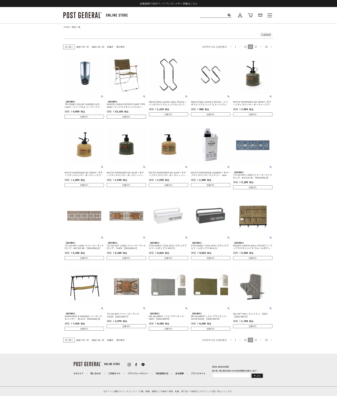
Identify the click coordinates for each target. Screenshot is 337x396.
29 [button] (266, 46)
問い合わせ (95, 373)
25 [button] (245, 46)
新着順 (110, 46)
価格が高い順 (98, 46)
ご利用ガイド (114, 373)
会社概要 (179, 373)
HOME (67, 26)
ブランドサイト (198, 373)
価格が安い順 (82, 46)
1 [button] (235, 46)
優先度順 (120, 46)
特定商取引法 (162, 373)
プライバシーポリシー (138, 373)
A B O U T (78, 373)
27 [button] (256, 46)
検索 (229, 15)
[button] (230, 46)
